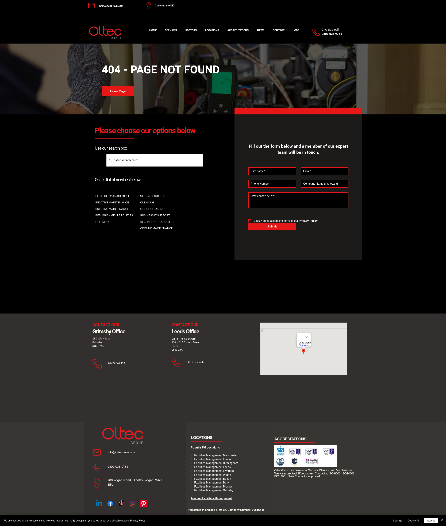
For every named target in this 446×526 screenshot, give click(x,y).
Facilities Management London (213, 459)
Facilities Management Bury (211, 482)
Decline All (413, 520)
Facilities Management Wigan (212, 474)
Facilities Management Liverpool (214, 470)
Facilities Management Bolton (212, 478)
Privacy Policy (137, 520)
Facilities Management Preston (213, 486)
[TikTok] (121, 503)
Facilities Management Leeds (212, 467)
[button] (171, 30)
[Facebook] (110, 503)
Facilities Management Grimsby (213, 490)
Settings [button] (397, 520)
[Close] (442, 520)
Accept (431, 520)
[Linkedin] (99, 503)
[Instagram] (132, 503)
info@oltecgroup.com (111, 5)
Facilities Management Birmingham (216, 463)
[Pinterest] (143, 503)
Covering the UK (164, 5)
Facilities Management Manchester (214, 455)
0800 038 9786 (117, 466)
